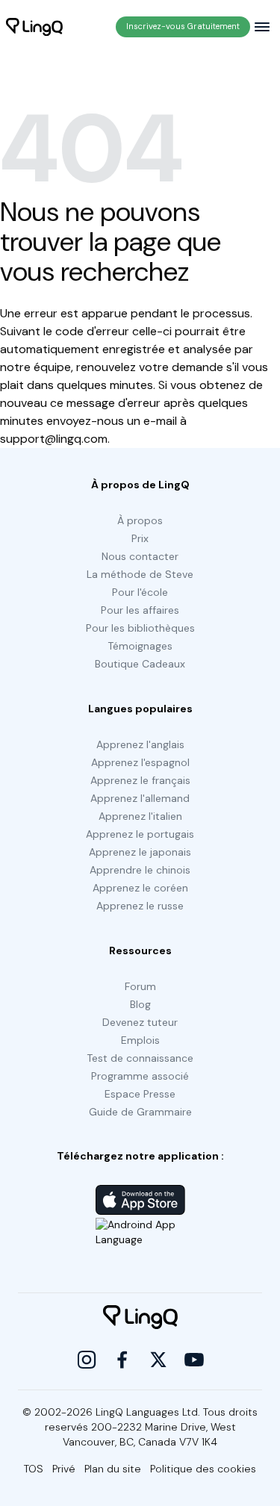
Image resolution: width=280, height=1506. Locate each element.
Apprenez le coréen (140, 887)
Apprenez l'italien (140, 816)
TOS (33, 1468)
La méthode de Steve (140, 574)
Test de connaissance (140, 1058)
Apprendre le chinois (140, 870)
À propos (140, 520)
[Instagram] (87, 1360)
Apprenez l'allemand (140, 798)
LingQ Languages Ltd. (148, 1412)
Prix (140, 538)
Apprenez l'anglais (140, 744)
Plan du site (112, 1468)
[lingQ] (34, 27)
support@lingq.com (54, 438)
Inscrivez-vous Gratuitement (183, 26)
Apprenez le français (140, 780)
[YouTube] (194, 1360)
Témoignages (140, 646)
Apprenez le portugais (140, 834)
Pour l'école (140, 592)
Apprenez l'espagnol (140, 762)
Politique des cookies (203, 1468)
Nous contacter (140, 556)
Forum (140, 986)
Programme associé (140, 1076)
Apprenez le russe (140, 905)
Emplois (140, 1040)
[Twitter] (158, 1360)
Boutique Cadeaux (140, 663)
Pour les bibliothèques (140, 628)
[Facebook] (122, 1360)
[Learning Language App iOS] (140, 1200)
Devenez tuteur (140, 1022)
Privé (63, 1468)
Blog (140, 1004)
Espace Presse (140, 1094)
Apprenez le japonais (140, 852)
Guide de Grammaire (140, 1111)
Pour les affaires (140, 610)
